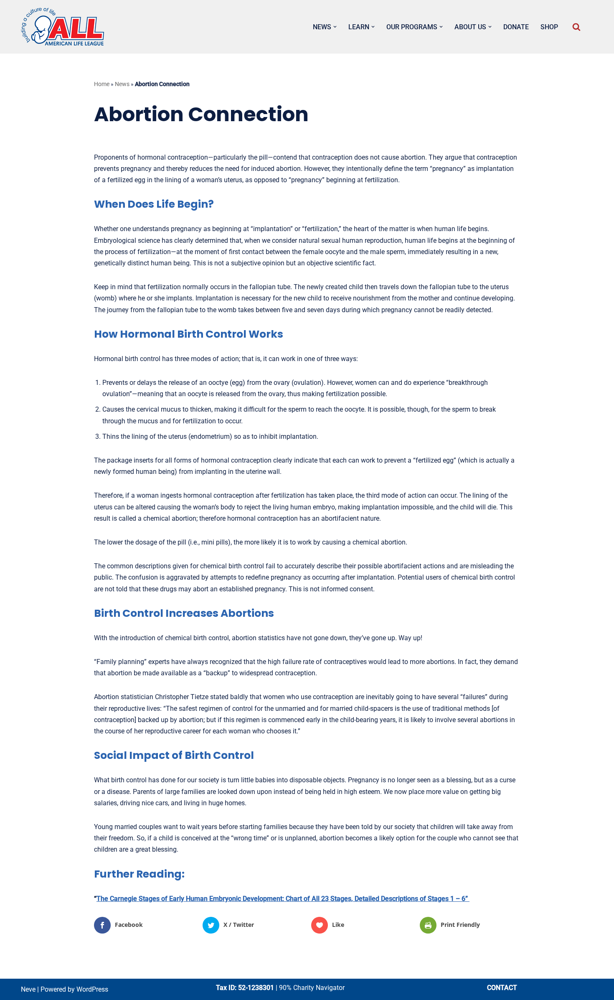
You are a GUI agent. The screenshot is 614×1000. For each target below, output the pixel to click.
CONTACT (502, 988)
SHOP (549, 27)
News (122, 84)
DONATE (516, 27)
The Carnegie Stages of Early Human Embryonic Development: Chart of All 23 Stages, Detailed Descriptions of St (265, 899)
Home (101, 84)
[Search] (576, 27)
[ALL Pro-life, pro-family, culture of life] (62, 27)
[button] (335, 26)
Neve (28, 989)
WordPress (92, 989)
